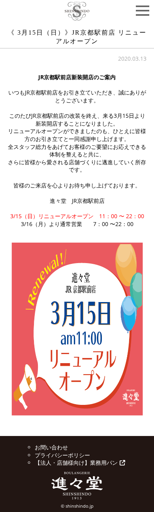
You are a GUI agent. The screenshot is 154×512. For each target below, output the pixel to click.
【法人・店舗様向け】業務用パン (76, 462)
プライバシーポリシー (62, 455)
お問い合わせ (51, 447)
